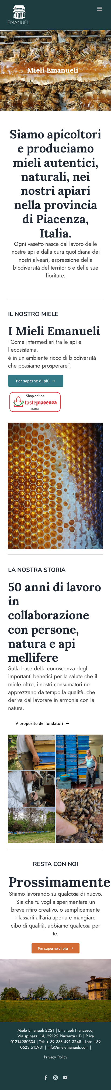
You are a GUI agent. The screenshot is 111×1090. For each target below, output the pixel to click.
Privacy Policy (55, 1057)
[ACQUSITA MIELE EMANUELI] (35, 393)
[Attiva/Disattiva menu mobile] (100, 9)
